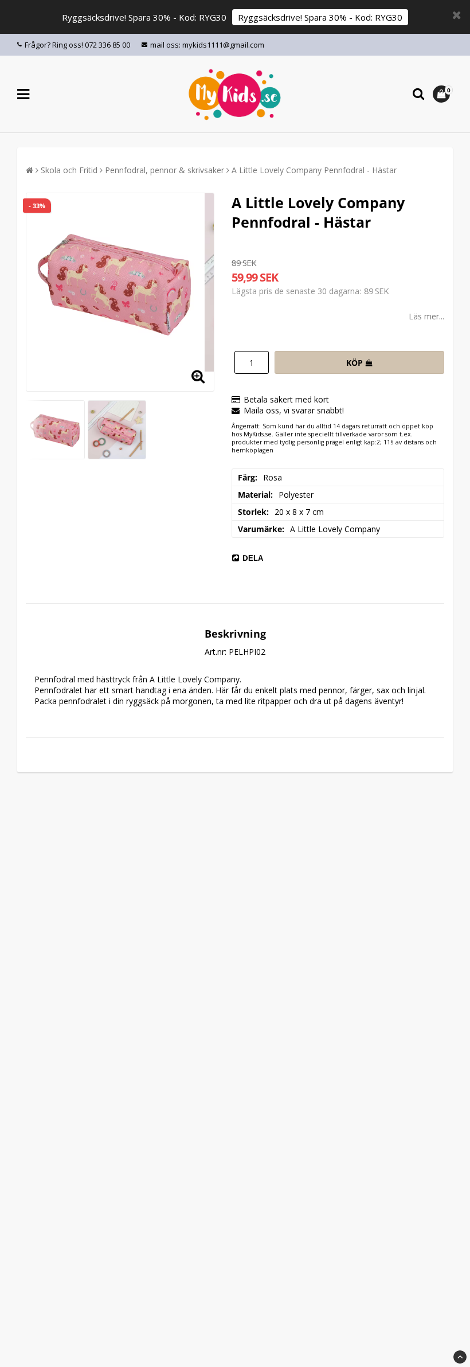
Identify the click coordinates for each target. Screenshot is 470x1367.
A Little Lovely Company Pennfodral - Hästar (314, 170)
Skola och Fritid (69, 170)
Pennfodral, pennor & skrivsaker (164, 170)
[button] (443, 94)
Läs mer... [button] (426, 316)
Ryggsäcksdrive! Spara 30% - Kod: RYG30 (320, 17)
